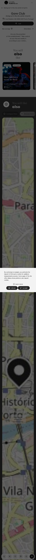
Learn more (19, 284)
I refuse (13, 288)
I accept (24, 288)
